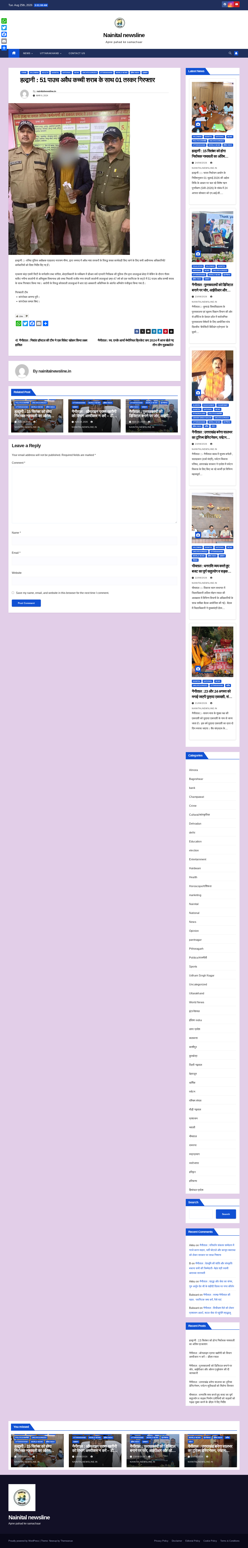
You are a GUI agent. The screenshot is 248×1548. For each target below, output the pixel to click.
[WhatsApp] (4, 21)
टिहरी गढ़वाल (195, 1064)
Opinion (194, 930)
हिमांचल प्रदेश (196, 1189)
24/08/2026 (201, 163)
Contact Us (77, 53)
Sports (193, 966)
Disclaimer (177, 1541)
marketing (195, 895)
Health (45, 72)
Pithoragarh (199, 413)
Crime (24, 72)
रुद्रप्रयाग (194, 1154)
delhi (192, 832)
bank (192, 787)
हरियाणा (193, 1181)
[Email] (4, 41)
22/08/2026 (201, 578)
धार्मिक (206, 426)
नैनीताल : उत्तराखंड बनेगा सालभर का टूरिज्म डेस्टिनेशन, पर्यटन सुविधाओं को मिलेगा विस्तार (212, 437)
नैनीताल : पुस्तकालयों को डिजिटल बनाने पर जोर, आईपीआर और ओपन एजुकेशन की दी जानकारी (212, 290)
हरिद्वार (192, 1172)
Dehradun (195, 823)
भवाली (192, 1127)
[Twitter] (4, 27)
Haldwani (34, 72)
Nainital (55, 72)
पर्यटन (213, 426)
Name (16, 532)
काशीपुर (193, 1047)
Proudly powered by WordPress (24, 1541)
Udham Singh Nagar (202, 418)
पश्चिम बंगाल (195, 1100)
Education (198, 266)
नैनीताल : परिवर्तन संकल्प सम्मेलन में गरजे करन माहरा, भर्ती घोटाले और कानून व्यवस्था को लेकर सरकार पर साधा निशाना (212, 1250)
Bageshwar (208, 405)
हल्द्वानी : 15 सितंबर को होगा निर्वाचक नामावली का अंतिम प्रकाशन (33, 415)
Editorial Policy (192, 1541)
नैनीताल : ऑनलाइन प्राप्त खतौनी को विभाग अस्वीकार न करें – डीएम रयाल (94, 415)
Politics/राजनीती (22, 403)
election (194, 850)
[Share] (4, 47)
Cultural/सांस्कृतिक (199, 814)
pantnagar (195, 939)
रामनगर (193, 1145)
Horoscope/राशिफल (200, 886)
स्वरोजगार (194, 1163)
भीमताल (195, 560)
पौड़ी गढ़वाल (195, 1109)
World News (122, 72)
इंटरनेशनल (164, 403)
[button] (230, 53)
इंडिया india (135, 72)
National (66, 72)
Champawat (222, 405)
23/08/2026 (201, 296)
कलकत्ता (193, 1038)
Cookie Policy (210, 1541)
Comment (18, 462)
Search (193, 1202)
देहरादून (193, 1073)
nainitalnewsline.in (46, 91)
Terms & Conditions (230, 1541)
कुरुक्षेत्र (193, 1055)
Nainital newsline (124, 35)
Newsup (53, 1541)
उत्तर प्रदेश (194, 1029)
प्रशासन (145, 72)
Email (16, 552)
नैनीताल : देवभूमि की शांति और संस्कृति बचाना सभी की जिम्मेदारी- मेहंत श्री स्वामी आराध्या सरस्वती (210, 1268)
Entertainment (197, 859)
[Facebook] (4, 34)
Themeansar (67, 1541)
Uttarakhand (50, 53)
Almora (196, 405)
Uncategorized (89, 72)
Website (17, 572)
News (27, 53)
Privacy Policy (161, 1541)
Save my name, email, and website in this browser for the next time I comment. (62, 592)
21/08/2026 (201, 703)
